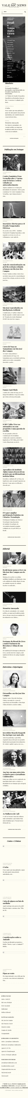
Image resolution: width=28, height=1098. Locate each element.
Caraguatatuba (5, 1033)
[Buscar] (25, 11)
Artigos (4, 344)
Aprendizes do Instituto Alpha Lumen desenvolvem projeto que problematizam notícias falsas (14, 472)
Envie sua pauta (5, 1006)
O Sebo (7, 108)
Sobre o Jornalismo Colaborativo (10, 1041)
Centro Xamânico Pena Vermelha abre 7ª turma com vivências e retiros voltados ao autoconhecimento (12, 180)
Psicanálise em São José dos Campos (14, 694)
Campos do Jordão (6, 1030)
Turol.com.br (4, 1076)
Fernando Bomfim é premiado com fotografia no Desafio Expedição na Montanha (15, 91)
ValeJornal (25, 1087)
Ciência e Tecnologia (7, 510)
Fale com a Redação (6, 1002)
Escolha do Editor (4, 1087)
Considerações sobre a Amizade (12, 938)
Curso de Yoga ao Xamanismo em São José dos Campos (12, 348)
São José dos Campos (7, 1020)
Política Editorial (5, 1012)
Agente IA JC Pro (5, 1048)
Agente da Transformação (8, 1051)
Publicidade (4, 1009)
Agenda (4, 173)
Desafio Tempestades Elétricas (11, 29)
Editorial (7, 120)
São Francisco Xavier (7, 1023)
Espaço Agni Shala (10, 390)
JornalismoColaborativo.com (9, 1063)
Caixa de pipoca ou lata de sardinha (13, 902)
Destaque (7, 86)
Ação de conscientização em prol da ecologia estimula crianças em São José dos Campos (14, 267)
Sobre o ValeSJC (5, 999)
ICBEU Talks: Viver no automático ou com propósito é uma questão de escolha (14, 427)
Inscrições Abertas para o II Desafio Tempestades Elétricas (14, 225)
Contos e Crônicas (9, 106)
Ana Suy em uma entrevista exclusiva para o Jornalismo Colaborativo (14, 774)
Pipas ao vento (8, 973)
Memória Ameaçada (12, 123)
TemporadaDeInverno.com (8, 1069)
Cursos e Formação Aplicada (8, 1054)
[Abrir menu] (12, 11)
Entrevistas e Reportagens (9, 690)
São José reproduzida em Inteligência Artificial (13, 309)
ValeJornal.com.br (6, 1072)
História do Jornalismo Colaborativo (11, 1045)
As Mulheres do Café (11, 814)
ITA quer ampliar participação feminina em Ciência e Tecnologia (13, 515)
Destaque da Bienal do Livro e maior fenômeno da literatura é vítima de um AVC (14, 644)
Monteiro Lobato (5, 1027)
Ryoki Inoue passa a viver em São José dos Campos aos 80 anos (14, 572)
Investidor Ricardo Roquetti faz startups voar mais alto (14, 734)
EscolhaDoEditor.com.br (7, 1066)
